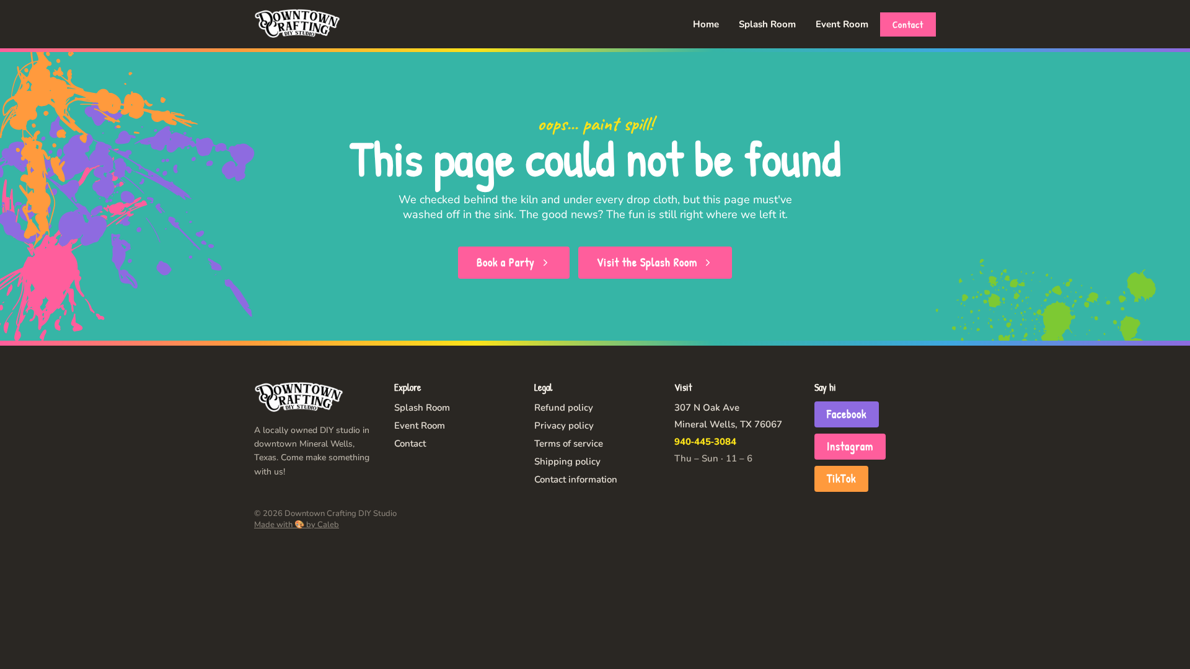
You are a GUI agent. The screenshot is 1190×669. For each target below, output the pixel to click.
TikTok (841, 478)
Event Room (842, 24)
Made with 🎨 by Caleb (296, 524)
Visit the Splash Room (647, 262)
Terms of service (568, 443)
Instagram (850, 446)
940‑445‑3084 (705, 441)
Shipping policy (567, 461)
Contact (907, 24)
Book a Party (506, 262)
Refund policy (563, 407)
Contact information (575, 479)
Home (706, 24)
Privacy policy (564, 425)
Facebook (846, 414)
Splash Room (767, 24)
